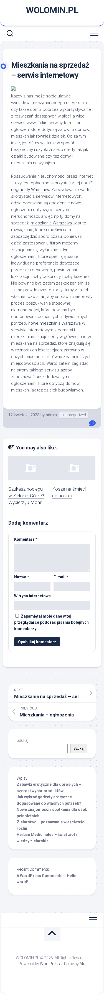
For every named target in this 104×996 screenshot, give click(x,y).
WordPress (50, 963)
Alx (82, 963)
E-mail (61, 577)
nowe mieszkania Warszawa (54, 323)
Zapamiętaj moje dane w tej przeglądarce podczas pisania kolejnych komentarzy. (51, 622)
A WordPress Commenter (40, 875)
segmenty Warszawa (30, 189)
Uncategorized (73, 415)
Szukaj (22, 740)
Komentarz (25, 539)
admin (51, 414)
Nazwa (21, 577)
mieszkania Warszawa (51, 223)
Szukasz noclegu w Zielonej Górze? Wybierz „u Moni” (26, 495)
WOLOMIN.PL (52, 10)
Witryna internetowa (32, 596)
